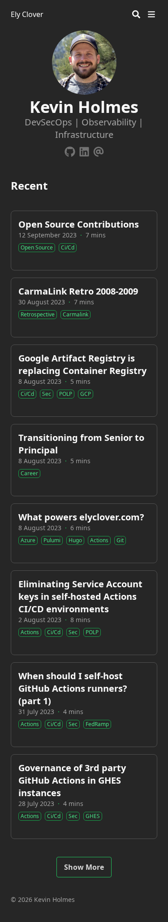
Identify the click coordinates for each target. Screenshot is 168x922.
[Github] (70, 150)
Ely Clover (27, 14)
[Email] (98, 150)
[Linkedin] (84, 150)
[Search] (136, 14)
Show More (84, 867)
